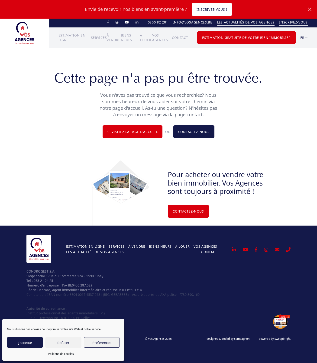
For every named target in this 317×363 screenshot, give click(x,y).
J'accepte (25, 342)
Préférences (101, 342)
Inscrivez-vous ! (212, 9)
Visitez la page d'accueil (134, 132)
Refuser (63, 342)
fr (302, 37)
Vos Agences (205, 246)
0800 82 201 (158, 22)
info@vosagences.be (192, 22)
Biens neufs (160, 246)
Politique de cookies (61, 354)
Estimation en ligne (85, 246)
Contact (180, 37)
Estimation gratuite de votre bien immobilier (246, 37)
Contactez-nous (194, 132)
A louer (182, 246)
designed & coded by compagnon (228, 339)
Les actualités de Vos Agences (246, 22)
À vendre (136, 246)
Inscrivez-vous (293, 22)
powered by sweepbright (275, 339)
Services (99, 37)
